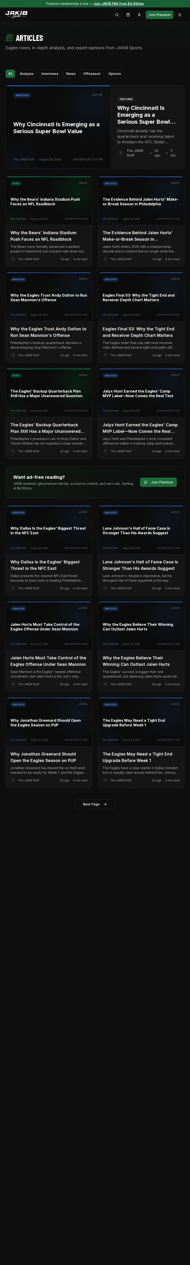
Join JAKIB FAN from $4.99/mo (118, 4)
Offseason (92, 74)
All (10, 74)
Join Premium (160, 15)
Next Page (91, 804)
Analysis (27, 74)
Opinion (114, 74)
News (71, 74)
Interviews (49, 74)
